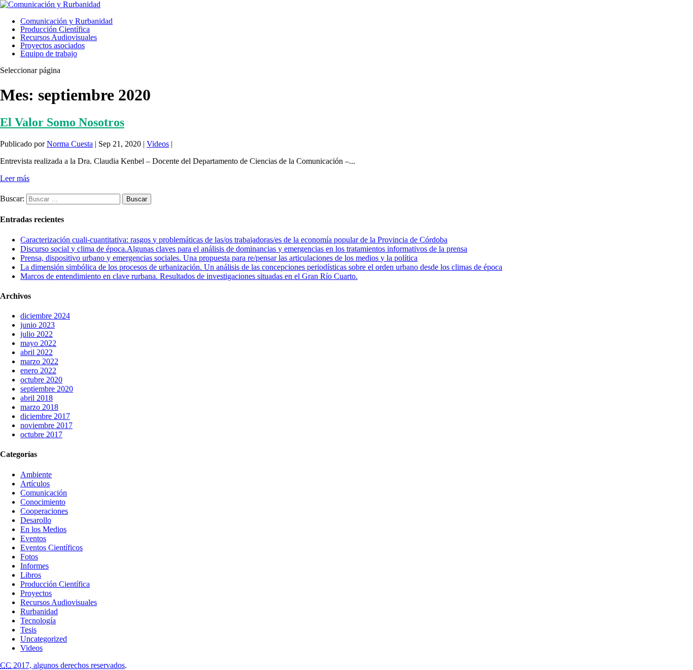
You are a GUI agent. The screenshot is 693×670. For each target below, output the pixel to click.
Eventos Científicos (51, 547)
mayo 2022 (38, 343)
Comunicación (43, 492)
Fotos (29, 556)
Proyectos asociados (52, 45)
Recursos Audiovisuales (58, 37)
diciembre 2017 (45, 416)
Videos (158, 143)
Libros (30, 575)
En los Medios (43, 529)
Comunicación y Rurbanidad (66, 21)
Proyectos (36, 593)
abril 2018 (36, 398)
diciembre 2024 (45, 315)
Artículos (35, 483)
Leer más (14, 178)
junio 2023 (37, 325)
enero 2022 (38, 370)
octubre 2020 (41, 379)
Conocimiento (42, 502)
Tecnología (38, 620)
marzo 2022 (39, 361)
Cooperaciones (44, 511)
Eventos (33, 538)
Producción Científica (55, 29)
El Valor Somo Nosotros (62, 122)
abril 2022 (36, 352)
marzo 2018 (39, 407)
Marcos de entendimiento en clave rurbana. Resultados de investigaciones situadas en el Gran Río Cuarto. (189, 276)
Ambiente (36, 474)
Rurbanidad (39, 611)
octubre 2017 (41, 434)
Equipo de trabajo (48, 53)
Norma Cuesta (70, 143)
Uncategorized (43, 638)
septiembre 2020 (46, 388)
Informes (34, 565)
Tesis (28, 629)
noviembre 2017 (46, 425)
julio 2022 (36, 334)
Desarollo (35, 520)
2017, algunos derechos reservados (62, 665)
